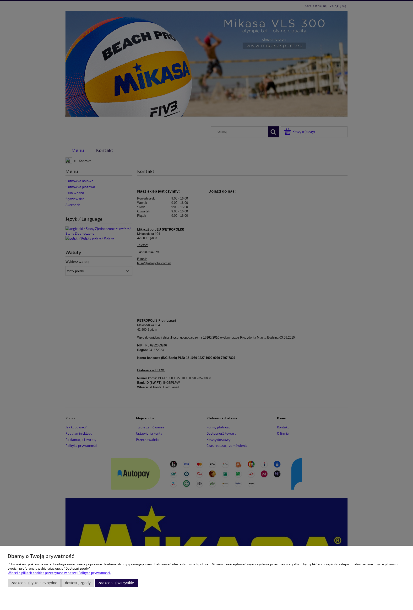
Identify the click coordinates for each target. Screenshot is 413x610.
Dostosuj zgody (78, 583)
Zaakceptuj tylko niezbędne (34, 583)
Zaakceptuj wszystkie (116, 583)
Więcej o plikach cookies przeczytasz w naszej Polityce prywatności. (59, 573)
